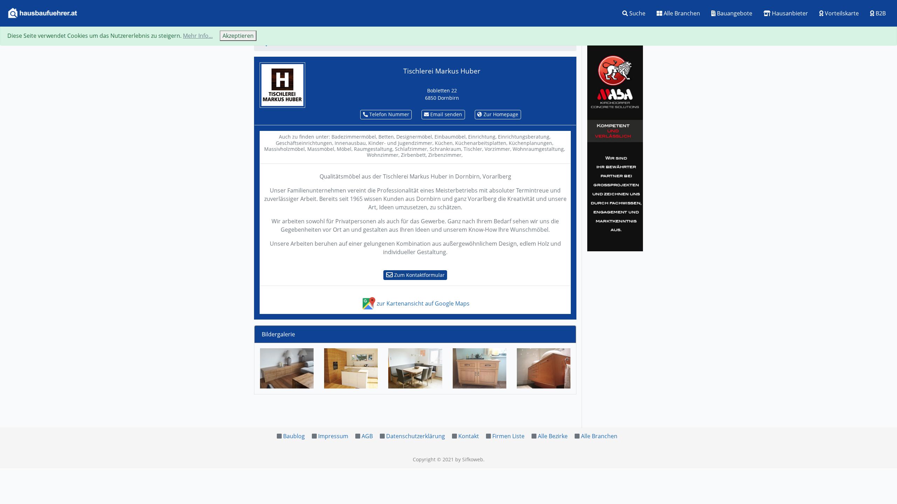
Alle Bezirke (553, 436)
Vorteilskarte (841, 13)
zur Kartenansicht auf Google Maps (422, 303)
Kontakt (468, 436)
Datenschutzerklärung (415, 436)
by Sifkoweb (469, 459)
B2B (880, 13)
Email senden (445, 114)
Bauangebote (733, 13)
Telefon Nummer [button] (388, 114)
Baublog (294, 436)
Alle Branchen (681, 13)
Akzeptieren (238, 36)
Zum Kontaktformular (419, 275)
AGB (367, 436)
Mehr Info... (198, 36)
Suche (636, 13)
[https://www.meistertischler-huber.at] (282, 84)
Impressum (333, 436)
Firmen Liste (508, 436)
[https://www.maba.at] (615, 147)
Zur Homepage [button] (500, 114)
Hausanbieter (789, 13)
